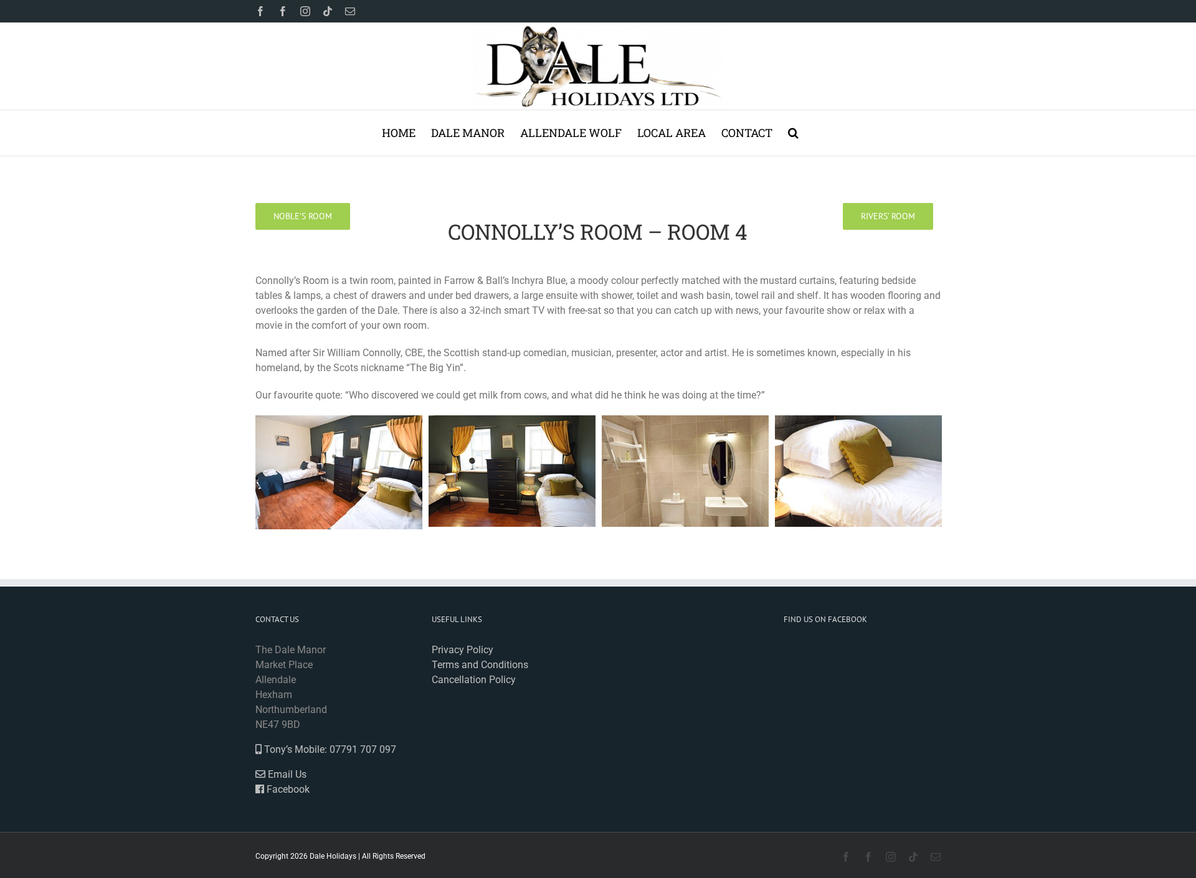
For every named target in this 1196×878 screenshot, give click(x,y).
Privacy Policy (462, 650)
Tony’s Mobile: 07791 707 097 (329, 749)
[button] (793, 133)
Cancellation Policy (474, 680)
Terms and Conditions (480, 665)
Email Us (285, 774)
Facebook (287, 789)
